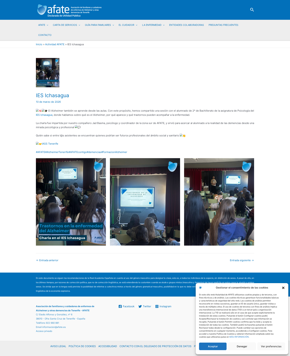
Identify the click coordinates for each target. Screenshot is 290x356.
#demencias (94, 152)
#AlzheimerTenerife (57, 152)
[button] (283, 287)
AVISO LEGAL (58, 346)
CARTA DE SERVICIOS (65, 24)
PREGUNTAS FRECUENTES (223, 24)
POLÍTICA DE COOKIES (82, 346)
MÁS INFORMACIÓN (239, 337)
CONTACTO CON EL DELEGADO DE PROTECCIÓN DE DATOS (155, 346)
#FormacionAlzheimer (114, 152)
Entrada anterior (47, 260)
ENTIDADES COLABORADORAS (186, 24)
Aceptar (213, 346)
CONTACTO (45, 35)
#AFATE (40, 152)
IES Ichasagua (44, 114)
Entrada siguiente (242, 260)
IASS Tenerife (50, 143)
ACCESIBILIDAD (107, 346)
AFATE (41, 24)
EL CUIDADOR (126, 24)
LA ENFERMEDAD (151, 24)
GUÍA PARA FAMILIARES (98, 24)
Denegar (242, 346)
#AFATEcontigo (78, 152)
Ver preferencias (271, 346)
